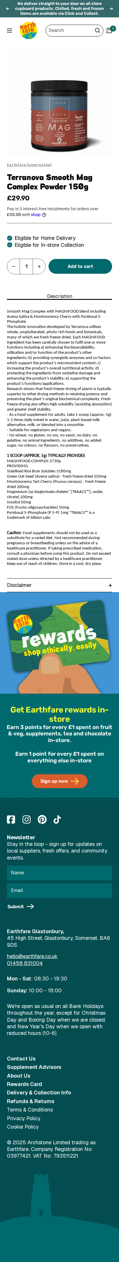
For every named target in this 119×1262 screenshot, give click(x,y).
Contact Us (21, 1058)
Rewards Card (24, 1084)
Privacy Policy (23, 1118)
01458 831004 (25, 963)
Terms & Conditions (30, 1109)
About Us (18, 1075)
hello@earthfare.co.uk (32, 956)
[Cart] (109, 30)
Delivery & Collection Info (39, 1092)
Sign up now (54, 781)
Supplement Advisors (34, 1067)
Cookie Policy (23, 1126)
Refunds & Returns (30, 1101)
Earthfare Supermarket (29, 164)
